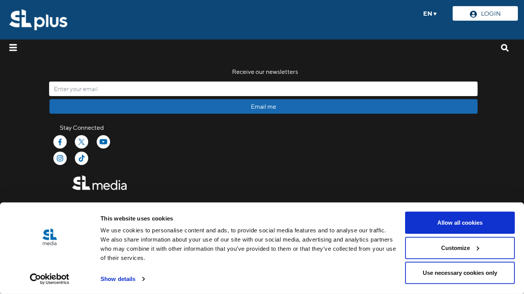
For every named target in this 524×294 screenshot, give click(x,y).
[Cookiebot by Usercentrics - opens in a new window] (49, 279)
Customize (455, 247)
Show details (118, 279)
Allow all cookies (460, 222)
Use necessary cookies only (460, 273)
